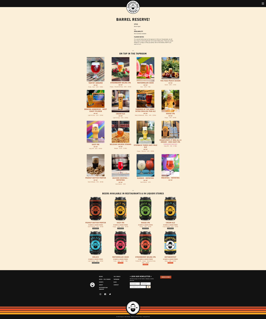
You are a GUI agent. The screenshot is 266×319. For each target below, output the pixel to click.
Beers (101, 276)
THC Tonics (117, 276)
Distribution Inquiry (103, 288)
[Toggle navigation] (263, 3)
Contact (116, 284)
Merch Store (166, 277)
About (101, 284)
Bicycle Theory (139, 316)
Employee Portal (146, 316)
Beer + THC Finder (104, 279)
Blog (115, 282)
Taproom (116, 279)
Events (101, 282)
